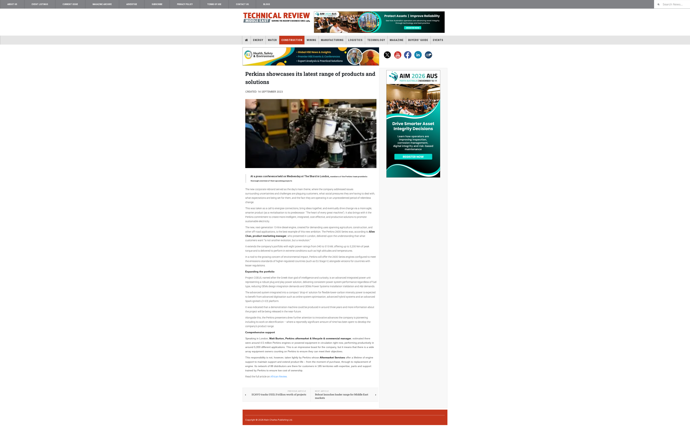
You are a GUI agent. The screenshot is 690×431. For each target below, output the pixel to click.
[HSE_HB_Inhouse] (311, 56)
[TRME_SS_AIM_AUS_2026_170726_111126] (413, 124)
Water (272, 40)
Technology (376, 40)
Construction (291, 40)
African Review (278, 376)
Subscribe (157, 4)
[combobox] (672, 4)
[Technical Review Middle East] (277, 18)
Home (246, 40)
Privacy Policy (185, 4)
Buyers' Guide (418, 40)
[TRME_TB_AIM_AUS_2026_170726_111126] (379, 22)
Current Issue (70, 4)
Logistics (355, 40)
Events (438, 40)
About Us (12, 4)
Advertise (131, 4)
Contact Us (242, 4)
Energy (258, 40)
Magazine (397, 40)
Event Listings (40, 4)
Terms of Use (214, 4)
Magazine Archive (102, 4)
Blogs (266, 4)
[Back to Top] (2, 428)
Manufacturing (332, 40)
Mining (311, 40)
